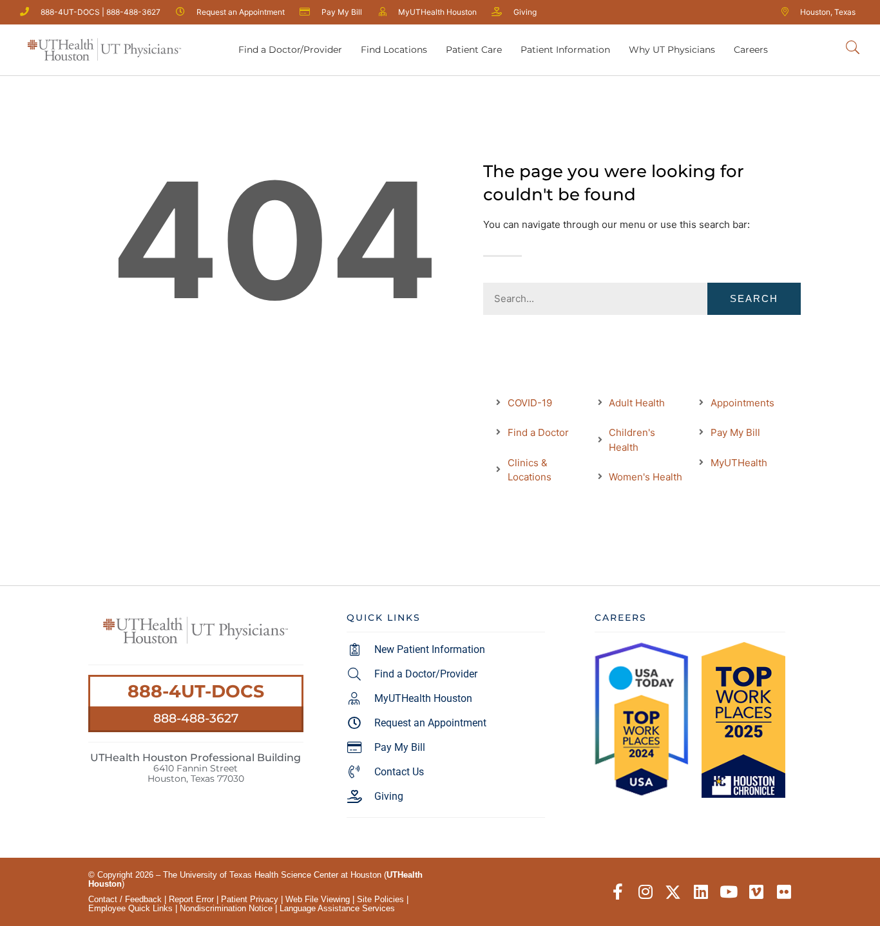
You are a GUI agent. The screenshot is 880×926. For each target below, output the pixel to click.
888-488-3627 (195, 718)
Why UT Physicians (672, 49)
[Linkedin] (701, 892)
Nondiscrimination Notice (226, 908)
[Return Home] (104, 49)
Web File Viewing (317, 899)
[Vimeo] (756, 892)
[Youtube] (728, 892)
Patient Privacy (249, 899)
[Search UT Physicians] (853, 48)
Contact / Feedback (125, 899)
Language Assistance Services (337, 908)
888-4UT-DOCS (196, 691)
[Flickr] (784, 892)
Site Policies (380, 899)
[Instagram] (645, 892)
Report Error (191, 899)
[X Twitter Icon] (673, 892)
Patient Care (474, 49)
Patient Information (565, 49)
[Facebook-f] (617, 892)
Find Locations (394, 49)
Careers (751, 49)
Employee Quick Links (130, 908)
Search (754, 298)
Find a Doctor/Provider (290, 49)
